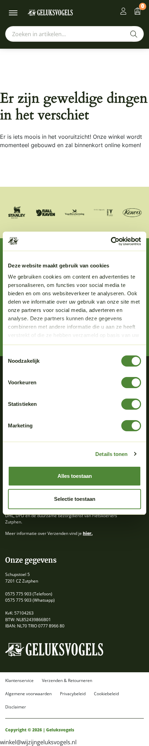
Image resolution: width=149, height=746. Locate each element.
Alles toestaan (75, 476)
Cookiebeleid (106, 693)
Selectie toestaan (74, 499)
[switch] (131, 382)
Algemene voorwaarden (28, 693)
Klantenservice (19, 680)
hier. (88, 533)
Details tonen (111, 454)
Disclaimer (15, 707)
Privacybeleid (73, 693)
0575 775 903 (18, 594)
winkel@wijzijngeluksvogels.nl (38, 742)
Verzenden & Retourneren (67, 680)
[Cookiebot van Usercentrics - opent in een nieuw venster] (110, 241)
